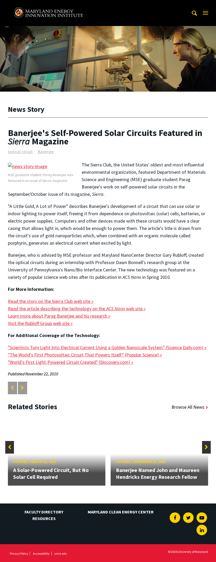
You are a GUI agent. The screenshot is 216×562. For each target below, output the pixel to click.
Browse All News (187, 407)
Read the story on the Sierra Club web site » (51, 301)
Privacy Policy (19, 553)
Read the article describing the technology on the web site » (77, 309)
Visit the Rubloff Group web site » (40, 323)
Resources (44, 518)
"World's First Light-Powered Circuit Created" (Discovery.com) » (70, 362)
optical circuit (20, 151)
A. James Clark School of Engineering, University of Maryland (48, 5)
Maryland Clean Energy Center (121, 511)
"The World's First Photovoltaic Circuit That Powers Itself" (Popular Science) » (85, 355)
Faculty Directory (43, 511)
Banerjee (46, 151)
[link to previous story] (12, 388)
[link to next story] (22, 388)
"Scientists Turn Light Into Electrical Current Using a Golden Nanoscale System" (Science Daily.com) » (107, 347)
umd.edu (60, 553)
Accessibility (41, 553)
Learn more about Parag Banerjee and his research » (59, 316)
